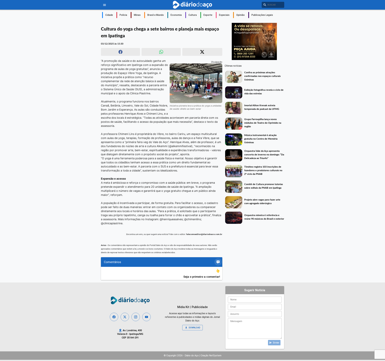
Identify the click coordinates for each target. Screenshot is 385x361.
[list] (161, 273)
